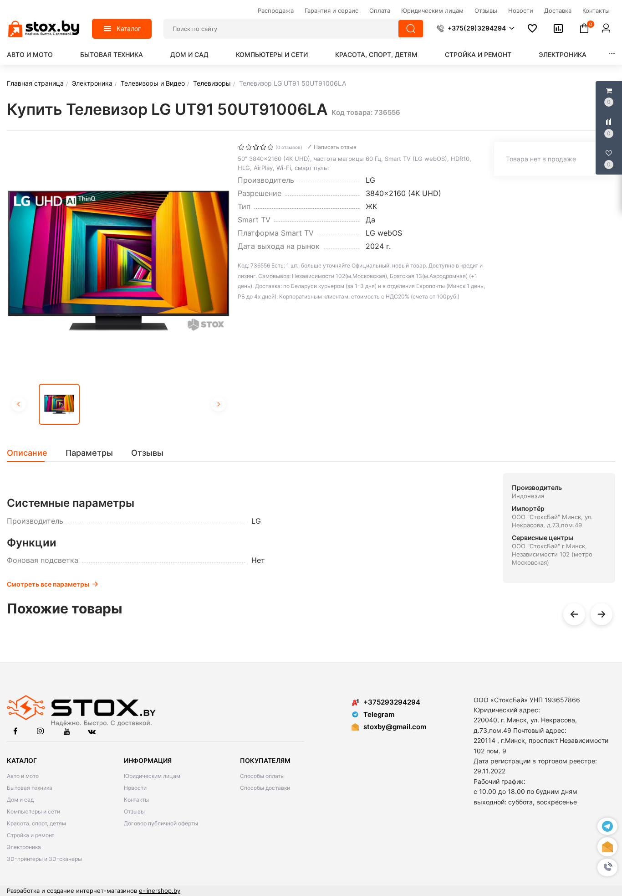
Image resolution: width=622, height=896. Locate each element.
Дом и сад (189, 54)
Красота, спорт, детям (376, 54)
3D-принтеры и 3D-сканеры (44, 858)
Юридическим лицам (152, 775)
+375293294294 (391, 702)
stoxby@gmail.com (394, 726)
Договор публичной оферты (161, 823)
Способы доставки (265, 787)
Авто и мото (30, 54)
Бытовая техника (111, 54)
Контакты (136, 799)
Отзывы (134, 811)
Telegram (378, 714)
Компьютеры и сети (272, 54)
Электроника (562, 54)
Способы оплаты (262, 775)
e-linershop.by (159, 890)
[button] (607, 867)
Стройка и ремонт (478, 54)
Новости (135, 787)
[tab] (31, 453)
